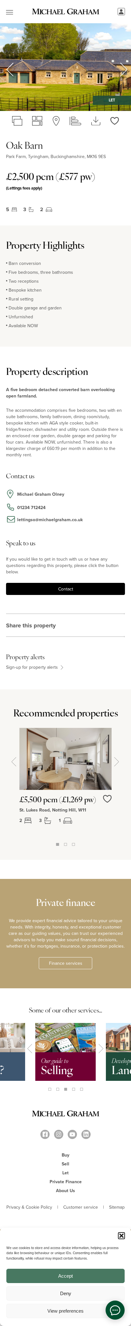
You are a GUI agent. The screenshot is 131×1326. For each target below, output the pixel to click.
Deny (65, 1293)
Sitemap (117, 1207)
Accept (65, 1276)
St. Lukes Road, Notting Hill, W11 (52, 810)
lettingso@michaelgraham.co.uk (50, 519)
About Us (65, 1190)
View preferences (65, 1311)
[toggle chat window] (115, 1310)
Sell (65, 1164)
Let (65, 1173)
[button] (121, 1236)
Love (107, 799)
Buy (65, 1155)
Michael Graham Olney (40, 494)
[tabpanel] (65, 784)
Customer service (80, 1207)
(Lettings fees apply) (24, 188)
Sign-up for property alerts (32, 667)
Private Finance (66, 1181)
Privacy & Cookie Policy (29, 1207)
